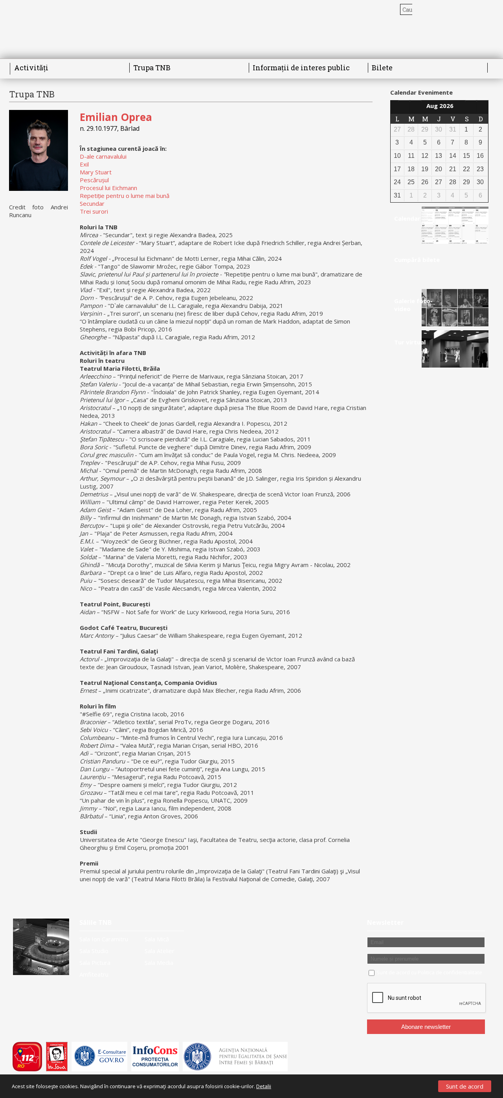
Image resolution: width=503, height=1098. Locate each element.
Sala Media (159, 962)
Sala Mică (157, 939)
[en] (481, 9)
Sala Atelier (159, 951)
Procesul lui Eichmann (108, 188)
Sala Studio (93, 951)
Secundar (92, 203)
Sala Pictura (94, 962)
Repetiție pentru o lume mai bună (124, 195)
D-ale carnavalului (103, 156)
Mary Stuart (96, 172)
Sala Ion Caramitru (103, 939)
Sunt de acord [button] (464, 1086)
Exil (84, 164)
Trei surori (94, 211)
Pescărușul (94, 180)
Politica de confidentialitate (450, 972)
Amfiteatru (93, 974)
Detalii (263, 1086)
